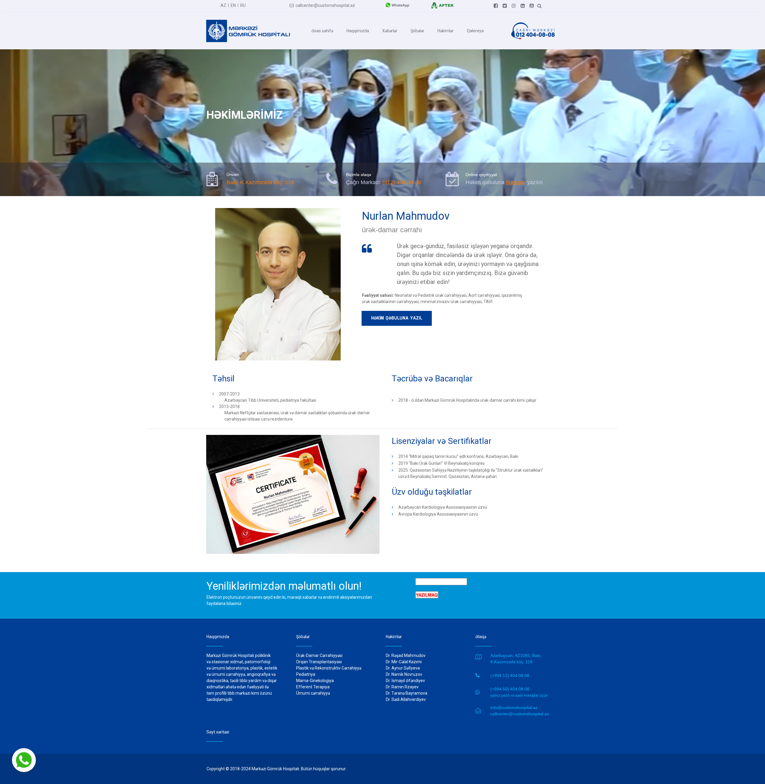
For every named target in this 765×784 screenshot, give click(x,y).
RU (243, 5)
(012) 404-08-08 (401, 182)
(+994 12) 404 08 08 (509, 675)
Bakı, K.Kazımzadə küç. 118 (260, 182)
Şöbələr (417, 30)
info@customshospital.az (514, 707)
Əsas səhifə (322, 30)
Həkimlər (445, 30)
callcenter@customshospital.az (322, 5)
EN (233, 5)
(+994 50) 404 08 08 (509, 689)
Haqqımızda (357, 30)
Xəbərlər (389, 30)
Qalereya (475, 30)
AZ (223, 5)
